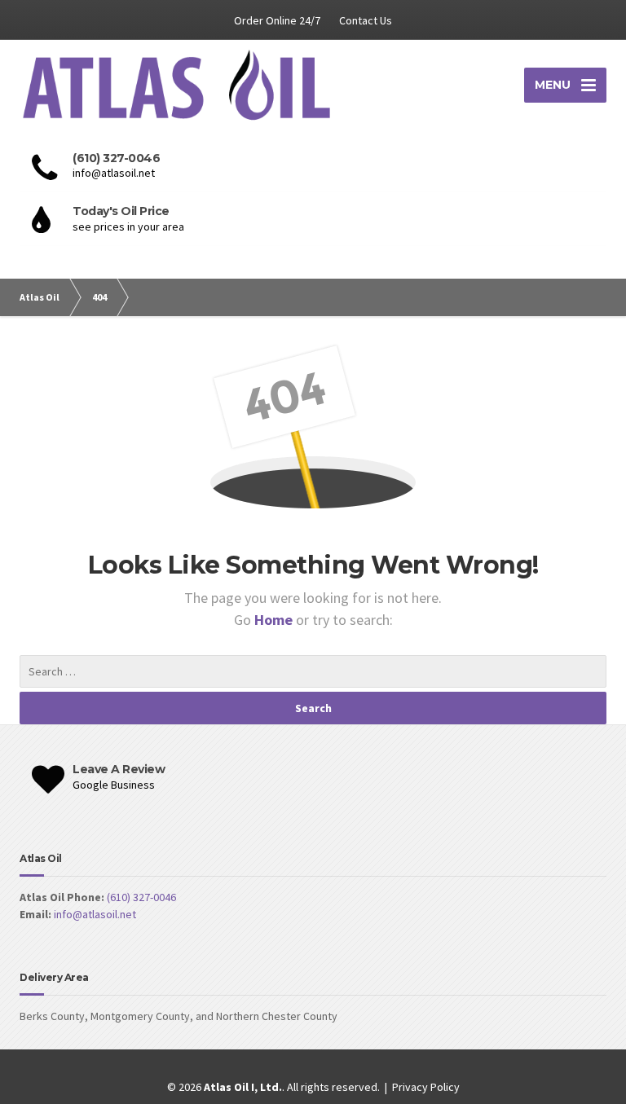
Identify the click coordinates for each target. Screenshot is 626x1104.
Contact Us (365, 20)
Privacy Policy (426, 1087)
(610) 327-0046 (141, 897)
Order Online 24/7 (277, 20)
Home (275, 619)
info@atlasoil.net (95, 914)
